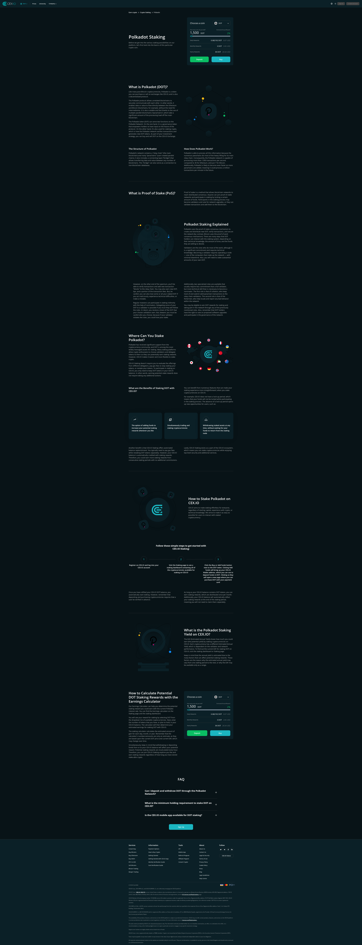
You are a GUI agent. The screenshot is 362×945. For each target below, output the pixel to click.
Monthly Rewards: (195, 46)
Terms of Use (203, 859)
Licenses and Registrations (189, 920)
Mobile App (182, 852)
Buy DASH (132, 859)
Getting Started (153, 855)
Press (201, 869)
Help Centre (203, 878)
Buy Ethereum (133, 855)
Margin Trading (133, 872)
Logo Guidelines (204, 875)
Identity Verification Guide (156, 862)
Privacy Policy (203, 862)
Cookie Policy (203, 865)
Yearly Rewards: (195, 52)
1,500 (195, 32)
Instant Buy (132, 849)
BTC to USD (132, 862)
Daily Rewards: (194, 40)
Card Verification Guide (155, 865)
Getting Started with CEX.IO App (158, 859)
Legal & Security (204, 855)
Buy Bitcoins (132, 852)
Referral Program (183, 855)
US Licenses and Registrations (190, 894)
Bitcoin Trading (133, 869)
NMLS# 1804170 (140, 892)
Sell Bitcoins (132, 865)
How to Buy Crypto (154, 852)
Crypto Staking (145, 12)
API (179, 849)
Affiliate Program (183, 859)
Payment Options (153, 849)
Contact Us (202, 852)
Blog (200, 872)
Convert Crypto (183, 862)
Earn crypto (133, 12)
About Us (202, 849)
